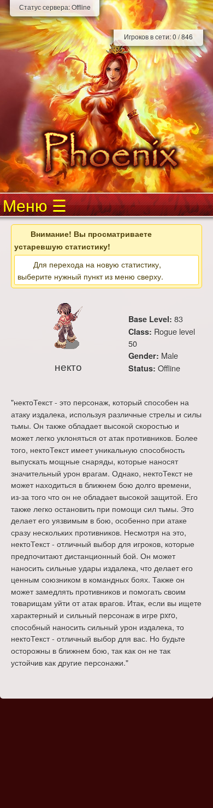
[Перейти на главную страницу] (106, 152)
